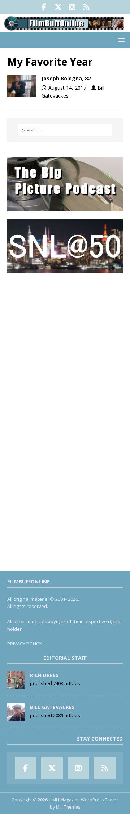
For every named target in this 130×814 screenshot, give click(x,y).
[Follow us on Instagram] (72, 7)
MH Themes (68, 807)
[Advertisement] (65, 346)
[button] (120, 39)
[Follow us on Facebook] (44, 7)
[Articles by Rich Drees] (16, 684)
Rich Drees (44, 675)
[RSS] (86, 7)
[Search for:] (65, 130)
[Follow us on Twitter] (58, 7)
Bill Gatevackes (52, 707)
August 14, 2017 (67, 87)
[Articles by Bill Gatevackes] (16, 717)
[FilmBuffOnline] (65, 28)
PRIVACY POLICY (24, 643)
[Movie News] (21, 86)
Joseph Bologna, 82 (66, 78)
